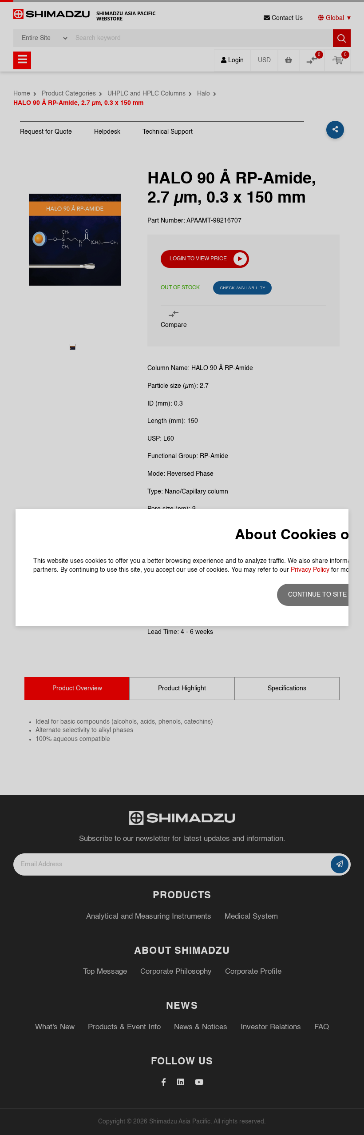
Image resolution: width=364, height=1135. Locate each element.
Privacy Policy (310, 570)
